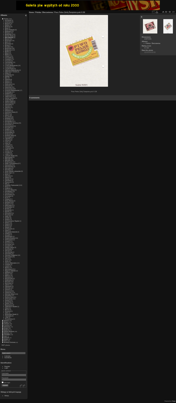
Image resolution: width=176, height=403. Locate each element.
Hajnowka (8, 316)
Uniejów (7, 264)
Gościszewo (9, 89)
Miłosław (8, 160)
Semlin (7, 218)
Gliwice (7, 81)
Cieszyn (7, 64)
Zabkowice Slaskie (11, 306)
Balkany (6, 333)
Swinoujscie (9, 239)
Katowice (8, 110)
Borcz (7, 42)
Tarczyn (7, 250)
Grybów (7, 93)
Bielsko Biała (9, 36)
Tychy (7, 261)
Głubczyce (8, 84)
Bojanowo (8, 40)
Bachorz (7, 23)
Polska (6, 19)
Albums (4, 15)
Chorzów (8, 61)
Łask (6, 141)
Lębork (7, 145)
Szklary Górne (9, 247)
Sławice (7, 224)
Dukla (7, 73)
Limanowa (8, 148)
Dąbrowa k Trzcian (11, 71)
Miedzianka (8, 157)
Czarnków (8, 67)
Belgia (6, 322)
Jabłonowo (8, 96)
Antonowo (8, 22)
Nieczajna (8, 168)
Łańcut (7, 140)
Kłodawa (8, 118)
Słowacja (7, 327)
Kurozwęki (8, 137)
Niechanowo (9, 166)
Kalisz (7, 109)
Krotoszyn (8, 134)
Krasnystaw (8, 132)
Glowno (7, 82)
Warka (7, 267)
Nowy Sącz (8, 173)
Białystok (8, 31)
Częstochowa (9, 68)
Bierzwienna (9, 37)
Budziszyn (8, 48)
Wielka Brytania (9, 331)
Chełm (7, 56)
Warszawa (8, 269)
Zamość (7, 289)
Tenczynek (8, 257)
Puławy (7, 199)
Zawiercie (8, 292)
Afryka (6, 339)
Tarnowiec (8, 253)
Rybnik (7, 211)
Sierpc (7, 222)
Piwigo (174, 401)
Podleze (7, 188)
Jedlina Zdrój (9, 101)
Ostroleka (8, 180)
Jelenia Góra (9, 103)
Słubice (7, 225)
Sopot (7, 230)
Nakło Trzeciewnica (11, 163)
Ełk (6, 78)
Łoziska (7, 152)
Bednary (7, 26)
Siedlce (7, 219)
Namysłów (8, 165)
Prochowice (9, 194)
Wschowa (8, 283)
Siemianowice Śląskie (12, 221)
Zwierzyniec (9, 299)
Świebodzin (9, 236)
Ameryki (6, 337)
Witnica (7, 275)
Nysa (6, 174)
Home (31, 12)
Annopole (8, 20)
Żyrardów (8, 302)
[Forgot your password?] (23, 385)
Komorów (8, 120)
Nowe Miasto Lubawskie (13, 171)
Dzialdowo (8, 75)
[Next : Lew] (169, 12)
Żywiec (7, 303)
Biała (6, 28)
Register (7, 366)
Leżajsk (7, 146)
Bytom (7, 53)
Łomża (7, 151)
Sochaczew (8, 229)
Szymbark (8, 249)
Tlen (6, 258)
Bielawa (7, 33)
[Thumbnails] (163, 12)
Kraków (7, 129)
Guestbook (7, 357)
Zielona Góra (9, 297)
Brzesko (7, 47)
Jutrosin (7, 107)
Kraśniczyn (8, 131)
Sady (6, 216)
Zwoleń (7, 300)
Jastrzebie (8, 99)
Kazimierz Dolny (10, 112)
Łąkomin (8, 138)
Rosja (6, 328)
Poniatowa (8, 191)
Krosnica (8, 311)
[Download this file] (157, 12)
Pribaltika (7, 334)
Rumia (7, 208)
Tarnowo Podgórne (11, 255)
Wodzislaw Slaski (10, 314)
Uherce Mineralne (11, 263)
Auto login (6, 382)
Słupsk (7, 227)
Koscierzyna (9, 126)
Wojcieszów (9, 278)
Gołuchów (8, 87)
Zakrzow (7, 288)
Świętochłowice (10, 238)
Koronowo (8, 124)
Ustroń (7, 266)
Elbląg (7, 76)
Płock (7, 187)
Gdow (7, 308)
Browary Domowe (10, 342)
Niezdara (8, 169)
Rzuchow (8, 215)
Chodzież (8, 59)
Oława (7, 177)
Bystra (7, 51)
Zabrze (7, 285)
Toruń (7, 260)
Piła (6, 183)
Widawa (7, 272)
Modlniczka (8, 162)
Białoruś (6, 330)
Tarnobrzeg (8, 252)
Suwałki (7, 235)
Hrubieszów (9, 95)
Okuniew (8, 176)
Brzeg (7, 45)
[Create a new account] (20, 385)
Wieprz (7, 274)
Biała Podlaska (10, 30)
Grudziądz (8, 92)
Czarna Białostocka (11, 65)
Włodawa (8, 277)
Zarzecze (8, 291)
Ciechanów (8, 62)
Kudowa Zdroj (9, 135)
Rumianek (8, 210)
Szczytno (8, 246)
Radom (7, 204)
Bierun (7, 309)
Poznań (7, 193)
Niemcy (6, 320)
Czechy (6, 325)
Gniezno (7, 85)
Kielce (7, 115)
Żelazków (8, 295)
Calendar (7, 356)
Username (5, 373)
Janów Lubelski (10, 98)
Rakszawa (8, 205)
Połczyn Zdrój (9, 190)
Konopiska (8, 121)
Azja (5, 336)
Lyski (6, 317)
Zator (6, 313)
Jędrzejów (8, 104)
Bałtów (7, 25)
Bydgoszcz (8, 50)
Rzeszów (8, 213)
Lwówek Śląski (10, 155)
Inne (5, 341)
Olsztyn (7, 179)
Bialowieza (8, 305)
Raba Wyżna (9, 201)
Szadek (7, 241)
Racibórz (8, 202)
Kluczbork (8, 117)
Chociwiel (8, 57)
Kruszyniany (9, 319)
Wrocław (8, 281)
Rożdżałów (8, 207)
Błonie (7, 39)
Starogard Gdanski (11, 232)
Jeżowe (7, 106)
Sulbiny (7, 233)
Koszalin (8, 127)
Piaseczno (8, 182)
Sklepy (6, 395)
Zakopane (8, 286)
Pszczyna (8, 196)
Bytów (7, 54)
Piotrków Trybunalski (11, 185)
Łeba (6, 143)
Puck (6, 197)
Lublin (7, 154)
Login (6, 368)
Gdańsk (7, 79)
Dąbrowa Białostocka (12, 70)
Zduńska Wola (9, 294)
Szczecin (8, 243)
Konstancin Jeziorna (11, 123)
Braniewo (8, 43)
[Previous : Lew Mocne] (166, 12)
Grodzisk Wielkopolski (12, 90)
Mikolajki (8, 159)
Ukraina (6, 323)
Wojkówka (8, 280)
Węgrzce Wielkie (10, 271)
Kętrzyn (7, 113)
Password (5, 378)
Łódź (6, 149)
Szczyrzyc (8, 244)
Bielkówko (8, 34)
